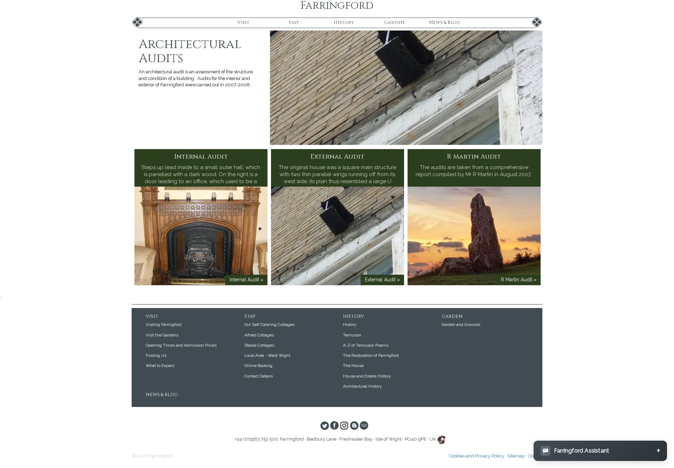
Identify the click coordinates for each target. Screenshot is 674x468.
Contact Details (258, 376)
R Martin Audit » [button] (518, 279)
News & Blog (444, 22)
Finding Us (156, 355)
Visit (243, 22)
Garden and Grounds (461, 324)
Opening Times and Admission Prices (181, 345)
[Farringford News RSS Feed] (354, 426)
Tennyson (352, 335)
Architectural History (362, 386)
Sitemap (516, 456)
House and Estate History (367, 376)
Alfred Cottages (259, 335)
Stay (294, 22)
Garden (394, 22)
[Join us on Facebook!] (334, 426)
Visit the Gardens (162, 335)
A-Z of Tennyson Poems (365, 345)
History (344, 22)
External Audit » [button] (382, 279)
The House (353, 365)
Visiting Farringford (163, 324)
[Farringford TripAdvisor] (363, 426)
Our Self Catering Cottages (269, 324)
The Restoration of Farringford (371, 355)
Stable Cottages (259, 345)
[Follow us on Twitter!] (324, 426)
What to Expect (160, 365)
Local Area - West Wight (267, 355)
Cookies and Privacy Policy (476, 456)
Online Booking (258, 365)
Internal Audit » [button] (246, 279)
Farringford (337, 6)
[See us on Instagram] (344, 426)
